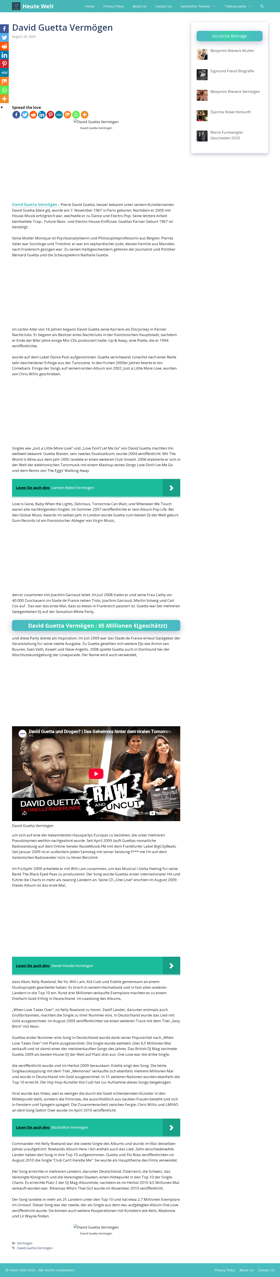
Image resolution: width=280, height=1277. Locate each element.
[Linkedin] (42, 115)
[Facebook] (16, 115)
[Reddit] (33, 115)
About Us (140, 6)
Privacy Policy (113, 6)
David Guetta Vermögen (34, 204)
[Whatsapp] (76, 115)
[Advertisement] (96, 72)
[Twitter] (25, 115)
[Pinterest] (50, 115)
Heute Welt (38, 6)
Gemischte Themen (195, 6)
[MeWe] (59, 115)
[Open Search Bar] (262, 6)
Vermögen (24, 1243)
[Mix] (67, 115)
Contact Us (163, 6)
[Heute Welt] (16, 6)
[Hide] (2, 107)
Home (89, 6)
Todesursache (235, 6)
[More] (84, 115)
